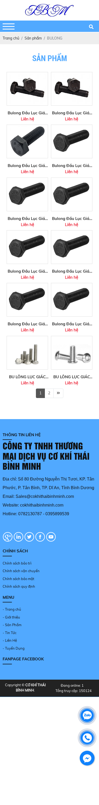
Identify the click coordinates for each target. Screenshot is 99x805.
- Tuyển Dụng (14, 648)
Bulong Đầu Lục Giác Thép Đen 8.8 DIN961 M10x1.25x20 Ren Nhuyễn (27, 166)
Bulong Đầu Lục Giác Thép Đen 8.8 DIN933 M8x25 (72, 219)
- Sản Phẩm (12, 625)
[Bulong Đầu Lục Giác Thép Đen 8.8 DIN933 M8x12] (71, 232)
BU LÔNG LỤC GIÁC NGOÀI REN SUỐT (27, 377)
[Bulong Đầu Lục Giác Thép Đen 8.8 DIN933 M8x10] (27, 232)
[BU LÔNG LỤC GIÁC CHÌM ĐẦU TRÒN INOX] (71, 338)
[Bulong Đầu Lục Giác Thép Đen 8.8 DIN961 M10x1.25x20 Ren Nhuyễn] (27, 127)
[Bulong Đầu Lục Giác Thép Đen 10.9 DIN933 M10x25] (27, 74)
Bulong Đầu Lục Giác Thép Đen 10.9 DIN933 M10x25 (27, 113)
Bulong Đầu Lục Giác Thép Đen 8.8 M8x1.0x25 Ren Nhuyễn (27, 219)
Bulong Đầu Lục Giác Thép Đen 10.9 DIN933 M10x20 (71, 113)
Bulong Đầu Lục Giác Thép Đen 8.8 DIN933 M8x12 (72, 271)
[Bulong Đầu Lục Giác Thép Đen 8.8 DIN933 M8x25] (71, 180)
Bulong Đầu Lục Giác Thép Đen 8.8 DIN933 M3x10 (72, 324)
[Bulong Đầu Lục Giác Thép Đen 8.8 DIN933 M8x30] (71, 127)
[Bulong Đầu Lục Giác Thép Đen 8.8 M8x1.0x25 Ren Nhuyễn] (27, 180)
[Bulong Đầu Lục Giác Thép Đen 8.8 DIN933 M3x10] (71, 285)
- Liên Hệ (10, 640)
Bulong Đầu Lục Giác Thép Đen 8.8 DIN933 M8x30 (72, 166)
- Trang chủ (12, 609)
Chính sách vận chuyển (21, 571)
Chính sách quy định (19, 586)
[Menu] (9, 26)
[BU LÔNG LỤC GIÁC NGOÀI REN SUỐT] (27, 338)
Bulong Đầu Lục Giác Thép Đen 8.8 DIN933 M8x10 (27, 271)
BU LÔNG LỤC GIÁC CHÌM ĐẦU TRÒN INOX (71, 377)
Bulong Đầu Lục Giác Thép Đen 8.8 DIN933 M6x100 (27, 324)
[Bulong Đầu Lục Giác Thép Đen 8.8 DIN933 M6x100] (27, 285)
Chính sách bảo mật (18, 579)
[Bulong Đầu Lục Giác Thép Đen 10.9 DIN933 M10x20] (71, 74)
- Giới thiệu (11, 617)
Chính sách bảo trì (17, 563)
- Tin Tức (9, 633)
